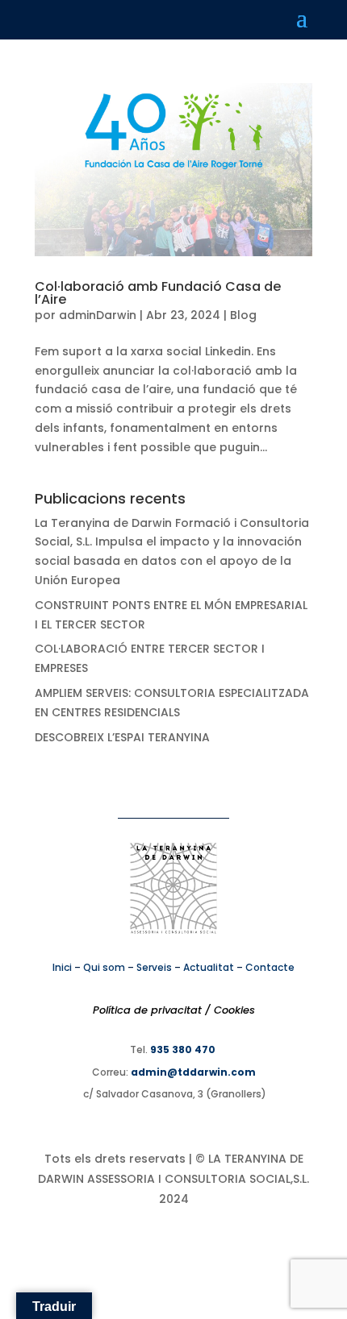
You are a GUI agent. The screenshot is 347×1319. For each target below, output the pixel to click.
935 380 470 (182, 1049)
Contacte (270, 967)
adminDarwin (97, 315)
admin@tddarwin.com (193, 1072)
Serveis (154, 967)
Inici (62, 967)
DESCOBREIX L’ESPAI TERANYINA (122, 737)
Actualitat (208, 967)
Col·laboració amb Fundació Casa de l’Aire (158, 293)
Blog (243, 315)
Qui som (104, 967)
